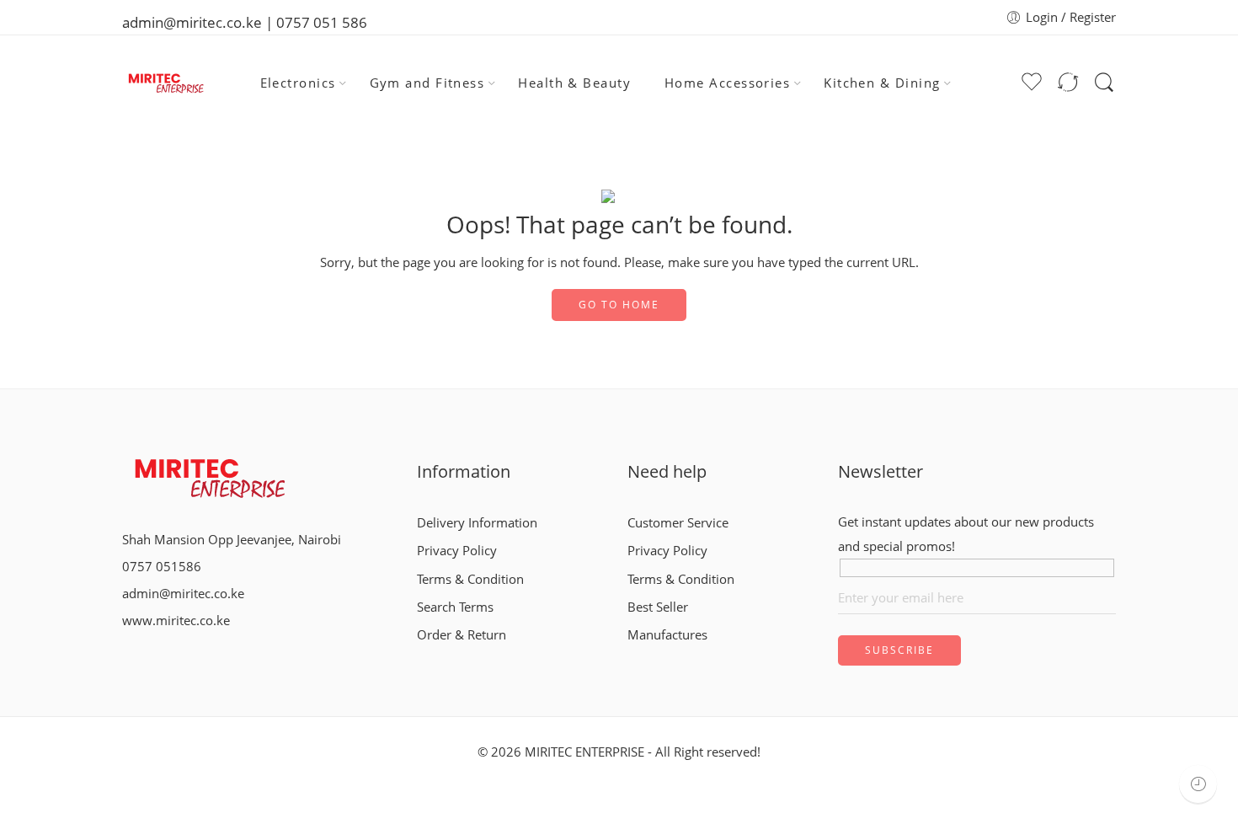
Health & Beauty (574, 83)
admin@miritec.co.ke (183, 594)
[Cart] (1000, 83)
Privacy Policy (457, 551)
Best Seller (657, 607)
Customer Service (677, 523)
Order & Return (461, 635)
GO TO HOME (619, 304)
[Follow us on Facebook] (127, 656)
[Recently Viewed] (1198, 784)
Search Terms (455, 607)
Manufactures (667, 635)
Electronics (298, 83)
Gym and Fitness (427, 83)
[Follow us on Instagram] (154, 656)
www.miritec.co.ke (176, 621)
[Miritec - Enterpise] (164, 83)
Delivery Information (477, 523)
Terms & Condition (470, 579)
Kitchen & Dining (882, 83)
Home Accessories (727, 83)
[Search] (1104, 82)
